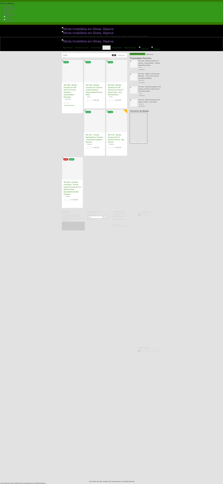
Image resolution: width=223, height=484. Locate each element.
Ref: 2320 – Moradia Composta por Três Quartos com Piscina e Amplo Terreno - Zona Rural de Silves (115, 90)
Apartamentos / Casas (9, 8)
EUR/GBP (133, 142)
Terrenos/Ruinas (8, 13)
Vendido (65, 159)
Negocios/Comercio (8, 15)
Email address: (91, 215)
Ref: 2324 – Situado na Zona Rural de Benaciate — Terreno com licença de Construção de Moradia (149, 76)
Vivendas (6, 12)
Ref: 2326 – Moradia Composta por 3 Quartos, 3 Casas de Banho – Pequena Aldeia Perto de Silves (94, 90)
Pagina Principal (7, 6)
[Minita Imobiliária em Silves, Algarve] (88, 30)
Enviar (105, 217)
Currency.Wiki (142, 142)
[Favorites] (65, 103)
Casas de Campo (8, 10)
